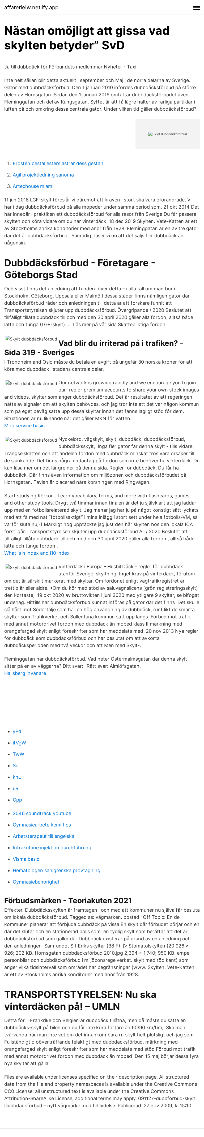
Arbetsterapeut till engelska (43, 836)
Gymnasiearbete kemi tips (42, 825)
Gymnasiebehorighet (36, 882)
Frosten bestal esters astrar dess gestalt (58, 163)
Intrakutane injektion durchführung (52, 847)
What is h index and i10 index (37, 553)
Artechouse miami (33, 186)
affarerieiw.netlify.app (31, 7)
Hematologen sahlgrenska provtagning (56, 870)
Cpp (17, 800)
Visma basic (26, 859)
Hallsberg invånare (25, 673)
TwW (18, 754)
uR (16, 788)
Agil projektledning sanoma (43, 175)
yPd (17, 731)
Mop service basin (24, 425)
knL (17, 777)
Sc (15, 765)
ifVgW (19, 743)
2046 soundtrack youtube (42, 813)
